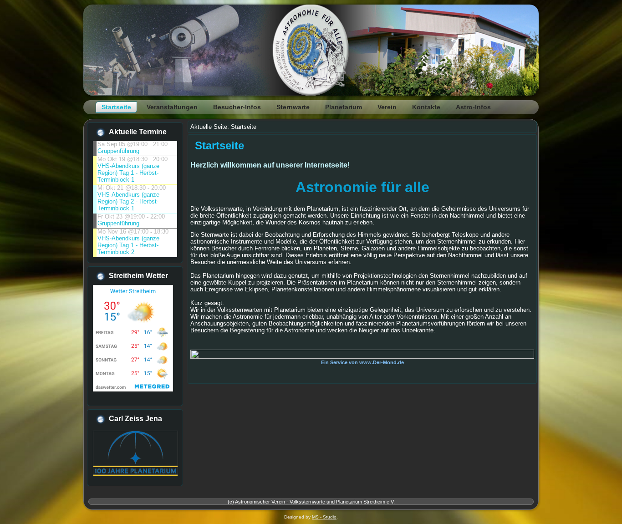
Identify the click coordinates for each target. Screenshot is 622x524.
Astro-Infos (473, 107)
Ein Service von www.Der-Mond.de (362, 362)
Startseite (116, 107)
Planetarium (343, 107)
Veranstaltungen (172, 107)
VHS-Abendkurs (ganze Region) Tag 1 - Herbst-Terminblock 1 (128, 173)
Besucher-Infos (237, 107)
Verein (387, 107)
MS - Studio (324, 516)
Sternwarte (293, 107)
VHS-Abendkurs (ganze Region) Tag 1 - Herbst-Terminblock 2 (128, 245)
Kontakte (426, 107)
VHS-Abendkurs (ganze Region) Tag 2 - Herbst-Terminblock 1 (128, 201)
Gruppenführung (118, 151)
